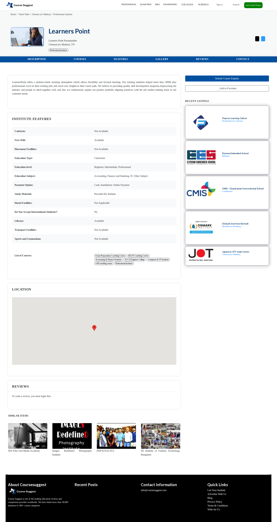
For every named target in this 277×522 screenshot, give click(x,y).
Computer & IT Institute (158, 259)
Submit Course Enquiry (227, 78)
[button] (263, 38)
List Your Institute (216, 490)
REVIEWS (202, 59)
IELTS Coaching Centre (138, 256)
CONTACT (242, 59)
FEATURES (121, 59)
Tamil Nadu (24, 14)
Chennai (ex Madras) (41, 14)
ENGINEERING (170, 4)
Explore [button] (236, 4)
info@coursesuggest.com (153, 490)
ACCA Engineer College (135, 259)
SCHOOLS (203, 4)
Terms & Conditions (217, 505)
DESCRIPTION (37, 59)
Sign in (219, 4)
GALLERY (161, 59)
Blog (209, 498)
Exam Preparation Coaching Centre (110, 256)
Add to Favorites (227, 88)
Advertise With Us (216, 494)
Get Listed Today (253, 5)
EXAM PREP (145, 4)
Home (13, 14)
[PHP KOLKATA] (116, 436)
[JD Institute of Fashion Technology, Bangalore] (160, 436)
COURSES (80, 59)
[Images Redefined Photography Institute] (72, 436)
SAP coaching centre (104, 263)
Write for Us (213, 509)
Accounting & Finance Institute (109, 259)
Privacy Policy (214, 501)
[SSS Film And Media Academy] (27, 436)
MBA (157, 4)
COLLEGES (187, 4)
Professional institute (62, 14)
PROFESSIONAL (129, 4)
